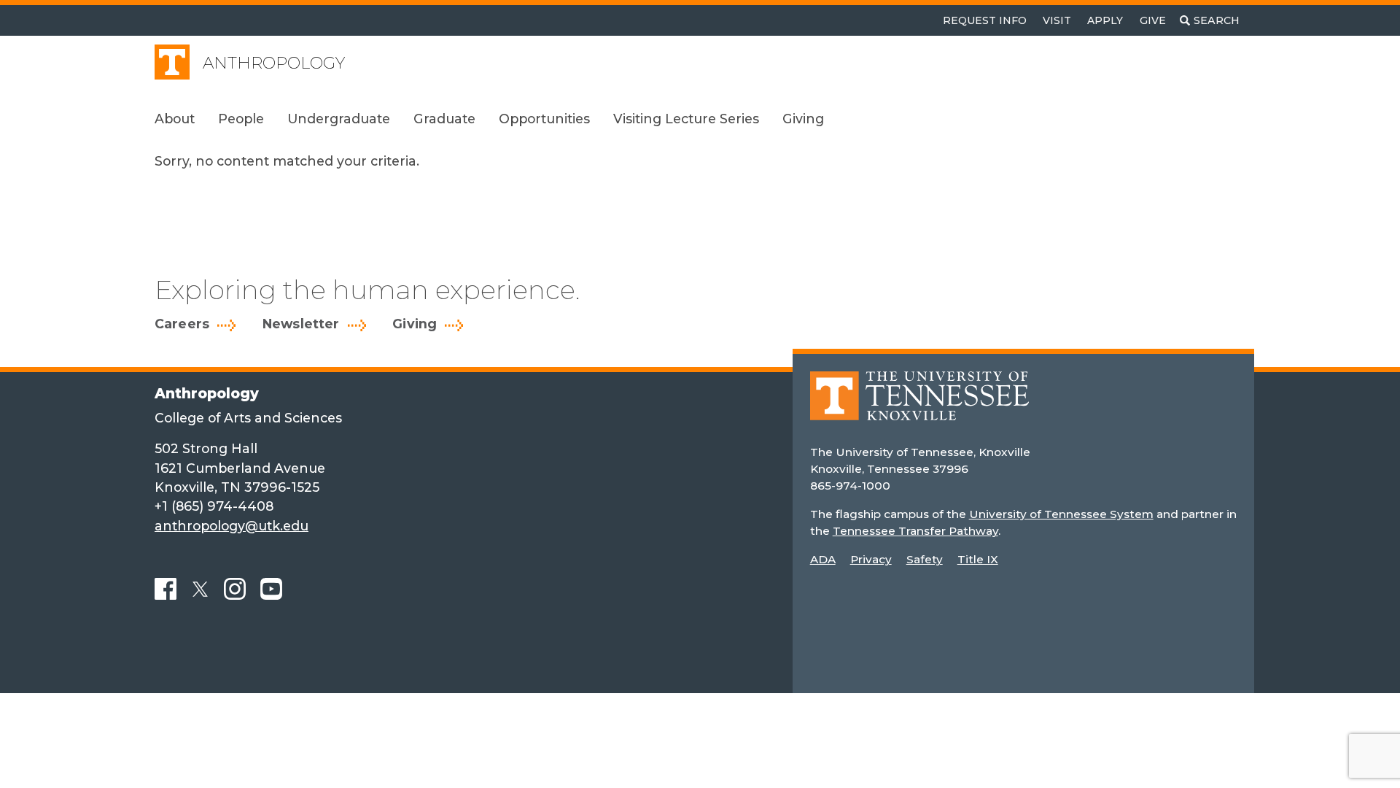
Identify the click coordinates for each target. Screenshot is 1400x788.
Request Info (985, 20)
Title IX (977, 559)
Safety (924, 559)
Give (1153, 20)
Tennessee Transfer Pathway (915, 531)
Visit (1057, 20)
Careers (182, 324)
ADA (823, 559)
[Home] (919, 406)
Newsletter (301, 324)
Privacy (871, 559)
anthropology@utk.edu (231, 525)
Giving (414, 324)
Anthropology (274, 63)
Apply (1105, 20)
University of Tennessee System (1061, 514)
